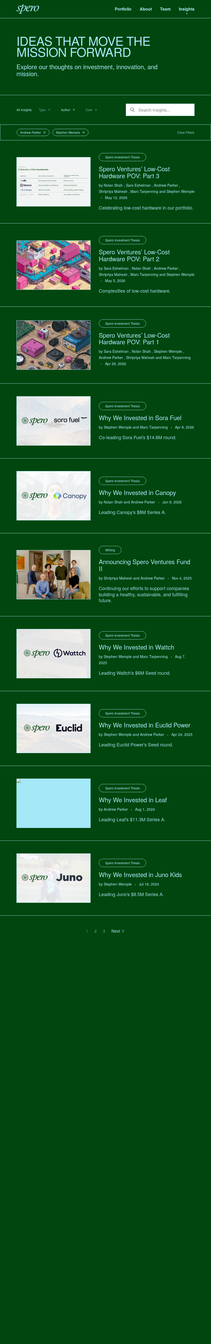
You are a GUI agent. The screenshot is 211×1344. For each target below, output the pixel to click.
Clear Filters (185, 132)
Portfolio (123, 9)
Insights (187, 9)
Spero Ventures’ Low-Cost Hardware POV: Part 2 (134, 255)
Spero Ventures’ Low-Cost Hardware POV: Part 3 (134, 172)
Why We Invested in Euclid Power (144, 724)
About (146, 9)
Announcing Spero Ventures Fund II (144, 565)
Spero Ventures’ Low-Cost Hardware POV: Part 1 (134, 338)
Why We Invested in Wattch (136, 646)
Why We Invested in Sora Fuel (140, 417)
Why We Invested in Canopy (137, 492)
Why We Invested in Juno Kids (140, 874)
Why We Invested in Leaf (133, 799)
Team (165, 9)
